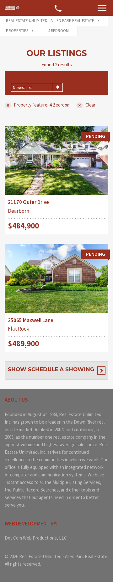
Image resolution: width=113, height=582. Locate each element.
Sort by (20, 79)
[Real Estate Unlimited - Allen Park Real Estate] (12, 8)
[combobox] (37, 87)
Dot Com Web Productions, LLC (36, 538)
